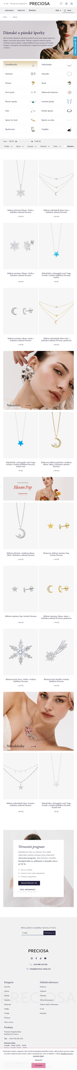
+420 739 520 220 (16, 1039)
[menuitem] (9, 10)
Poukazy (7, 1018)
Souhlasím (38, 1065)
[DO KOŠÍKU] (20, 183)
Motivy (6, 991)
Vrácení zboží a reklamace (49, 1004)
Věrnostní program (17, 4)
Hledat (65, 10)
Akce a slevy (8, 1022)
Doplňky (7, 1000)
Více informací (27, 890)
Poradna (43, 996)
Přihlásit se (49, 933)
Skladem (70, 146)
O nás (6, 4)
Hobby (6, 1009)
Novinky (7, 987)
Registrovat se (29, 883)
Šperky (6, 996)
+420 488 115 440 (40, 964)
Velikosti (43, 991)
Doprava (43, 987)
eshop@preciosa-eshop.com (40, 969)
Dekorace (7, 1004)
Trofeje (6, 1013)
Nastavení (38, 1060)
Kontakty (43, 1013)
